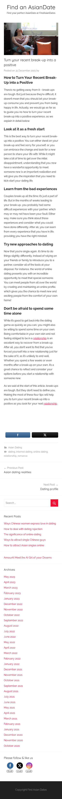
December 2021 (13, 669)
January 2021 (11, 729)
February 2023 (12, 593)
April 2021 (9, 712)
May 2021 (9, 707)
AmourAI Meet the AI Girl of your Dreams (28, 557)
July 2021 (9, 696)
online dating (40, 451)
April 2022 (9, 647)
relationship (40, 338)
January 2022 (11, 663)
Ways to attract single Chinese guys (25, 539)
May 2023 (9, 576)
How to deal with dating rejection (23, 529)
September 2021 (13, 685)
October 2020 (12, 745)
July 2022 (9, 631)
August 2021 (11, 691)
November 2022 (13, 609)
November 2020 (13, 740)
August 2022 (11, 625)
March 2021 (10, 718)
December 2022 (13, 604)
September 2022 (13, 620)
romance (23, 455)
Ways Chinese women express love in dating (30, 523)
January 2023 (12, 598)
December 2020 (13, 734)
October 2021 (11, 680)
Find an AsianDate (31, 7)
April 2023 (9, 582)
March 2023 (10, 587)
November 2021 (13, 674)
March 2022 (10, 653)
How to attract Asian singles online (24, 545)
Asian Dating (15, 447)
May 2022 (9, 642)
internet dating (24, 451)
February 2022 (12, 658)
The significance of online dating (22, 534)
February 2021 (12, 723)
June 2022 (10, 636)
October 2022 (12, 614)
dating (11, 451)
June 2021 (9, 702)
